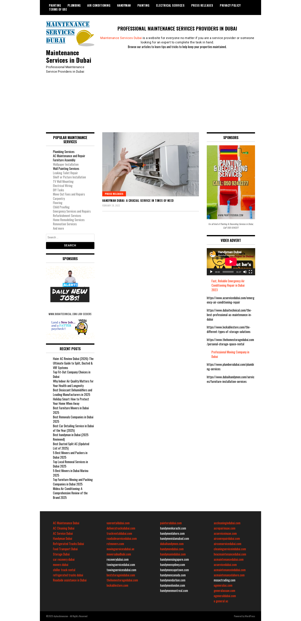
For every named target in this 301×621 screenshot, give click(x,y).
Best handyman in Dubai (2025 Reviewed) (70, 437)
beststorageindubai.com (121, 575)
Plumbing (74, 5)
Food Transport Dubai (65, 549)
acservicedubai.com (225, 564)
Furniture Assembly (64, 160)
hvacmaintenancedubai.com (230, 554)
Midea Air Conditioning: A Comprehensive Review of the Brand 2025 (70, 493)
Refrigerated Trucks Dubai (68, 543)
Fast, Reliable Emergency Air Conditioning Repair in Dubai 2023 (228, 285)
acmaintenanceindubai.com (230, 570)
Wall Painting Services (66, 168)
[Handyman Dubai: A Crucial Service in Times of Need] (150, 164)
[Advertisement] (150, 100)
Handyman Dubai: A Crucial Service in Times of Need (138, 200)
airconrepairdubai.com (227, 538)
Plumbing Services (63, 151)
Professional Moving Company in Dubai (230, 354)
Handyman (124, 5)
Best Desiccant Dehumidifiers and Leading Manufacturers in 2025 (72, 392)
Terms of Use (58, 9)
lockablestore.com (117, 585)
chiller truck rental (64, 570)
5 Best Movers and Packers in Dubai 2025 (70, 454)
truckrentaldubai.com (119, 533)
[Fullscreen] (250, 272)
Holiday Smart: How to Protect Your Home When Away (71, 401)
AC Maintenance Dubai (66, 523)
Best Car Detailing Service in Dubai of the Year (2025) (73, 428)
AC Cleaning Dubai (63, 528)
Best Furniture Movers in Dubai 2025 (71, 410)
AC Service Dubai (63, 533)
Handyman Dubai (62, 538)
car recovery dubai (64, 559)
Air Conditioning (98, 5)
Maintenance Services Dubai (121, 38)
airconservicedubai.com (227, 543)
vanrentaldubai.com (118, 523)
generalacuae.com (224, 590)
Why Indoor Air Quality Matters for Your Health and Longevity (73, 383)
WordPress (250, 616)
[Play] (211, 272)
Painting (55, 5)
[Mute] (245, 272)
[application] (231, 261)
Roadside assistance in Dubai (70, 580)
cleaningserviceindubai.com (230, 549)
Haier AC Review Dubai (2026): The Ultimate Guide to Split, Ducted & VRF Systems (73, 363)
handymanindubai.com (173, 554)
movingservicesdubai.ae (120, 549)
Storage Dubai (61, 554)
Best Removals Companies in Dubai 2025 (73, 419)
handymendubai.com (172, 549)
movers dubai (60, 564)
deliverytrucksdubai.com (121, 528)
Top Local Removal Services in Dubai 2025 (70, 464)
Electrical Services (170, 5)
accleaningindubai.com (227, 523)
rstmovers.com (115, 543)
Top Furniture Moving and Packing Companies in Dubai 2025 (73, 481)
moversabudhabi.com (119, 554)
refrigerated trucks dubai (68, 575)
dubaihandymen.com (172, 543)
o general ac (221, 601)
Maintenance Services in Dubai (68, 56)
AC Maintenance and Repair (69, 156)
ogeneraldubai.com (225, 595)
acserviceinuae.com (225, 533)
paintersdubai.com (171, 523)
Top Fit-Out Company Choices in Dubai (71, 374)
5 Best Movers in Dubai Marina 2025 (70, 472)
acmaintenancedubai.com (229, 559)
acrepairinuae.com (224, 528)
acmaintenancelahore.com (229, 575)
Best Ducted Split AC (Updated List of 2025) (71, 446)
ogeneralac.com (223, 585)
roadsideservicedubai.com (122, 538)
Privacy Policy (230, 5)
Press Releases (202, 5)
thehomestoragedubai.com (122, 580)
